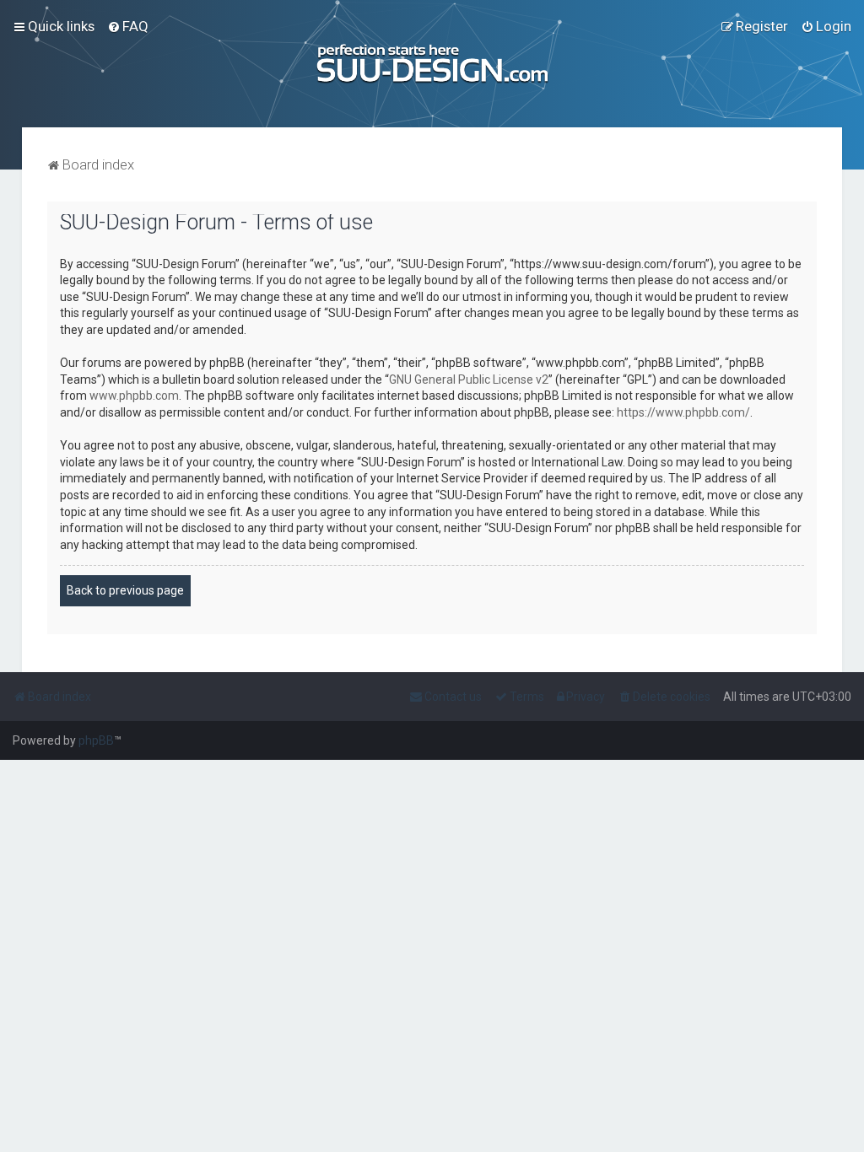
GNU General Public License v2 (468, 379)
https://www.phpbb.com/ (683, 412)
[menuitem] (127, 26)
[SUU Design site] (432, 63)
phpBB (96, 740)
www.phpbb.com (134, 395)
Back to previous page (125, 590)
